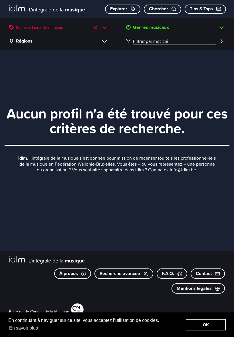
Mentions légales (195, 288)
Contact (204, 273)
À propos (69, 273)
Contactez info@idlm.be (172, 170)
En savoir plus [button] (23, 328)
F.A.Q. (168, 273)
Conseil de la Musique (49, 311)
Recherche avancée (120, 273)
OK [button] (206, 324)
